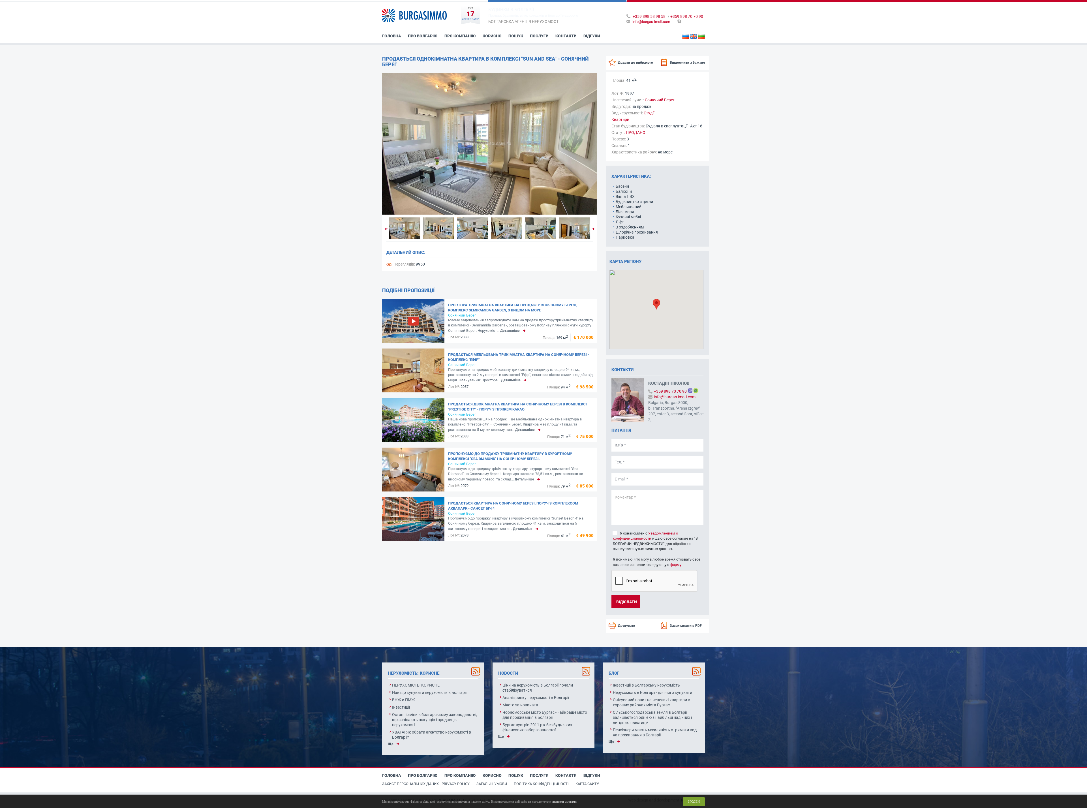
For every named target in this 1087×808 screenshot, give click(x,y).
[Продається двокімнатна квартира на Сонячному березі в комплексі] (413, 420)
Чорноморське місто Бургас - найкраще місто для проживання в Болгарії (544, 715)
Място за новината (520, 705)
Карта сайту (587, 784)
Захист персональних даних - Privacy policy (426, 784)
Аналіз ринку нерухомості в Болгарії (535, 697)
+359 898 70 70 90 (686, 16)
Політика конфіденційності (541, 784)
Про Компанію (460, 36)
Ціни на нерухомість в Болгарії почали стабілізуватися (537, 687)
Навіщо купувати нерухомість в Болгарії (429, 692)
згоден (694, 801)
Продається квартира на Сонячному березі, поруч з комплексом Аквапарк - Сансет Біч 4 (513, 505)
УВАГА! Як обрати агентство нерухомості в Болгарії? (431, 734)
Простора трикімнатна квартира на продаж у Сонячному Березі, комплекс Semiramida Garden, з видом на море (512, 307)
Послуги (539, 36)
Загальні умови (491, 784)
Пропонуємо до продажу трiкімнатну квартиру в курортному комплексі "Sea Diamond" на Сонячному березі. (510, 456)
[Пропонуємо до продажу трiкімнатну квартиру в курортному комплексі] (413, 469)
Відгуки (591, 36)
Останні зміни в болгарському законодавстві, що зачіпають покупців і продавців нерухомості (434, 719)
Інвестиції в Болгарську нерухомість (646, 685)
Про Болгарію (423, 36)
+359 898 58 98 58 (649, 16)
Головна (391, 36)
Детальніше (510, 331)
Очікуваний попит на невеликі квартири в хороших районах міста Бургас (651, 702)
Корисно (492, 36)
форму (675, 565)
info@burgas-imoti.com (651, 22)
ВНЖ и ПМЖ (403, 700)
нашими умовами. (565, 801)
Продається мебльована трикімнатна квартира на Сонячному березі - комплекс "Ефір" (518, 357)
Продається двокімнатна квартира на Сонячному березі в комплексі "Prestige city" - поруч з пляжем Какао (517, 406)
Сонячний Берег (462, 315)
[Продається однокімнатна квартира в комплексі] (489, 144)
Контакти (566, 36)
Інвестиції (401, 707)
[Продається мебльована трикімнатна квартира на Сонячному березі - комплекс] (413, 370)
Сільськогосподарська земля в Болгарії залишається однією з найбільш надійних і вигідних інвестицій (652, 717)
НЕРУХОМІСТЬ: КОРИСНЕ (416, 685)
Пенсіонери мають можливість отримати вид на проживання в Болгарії (655, 732)
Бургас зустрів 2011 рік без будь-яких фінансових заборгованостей (537, 727)
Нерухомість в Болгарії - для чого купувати (652, 692)
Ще (390, 744)
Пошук (515, 36)
